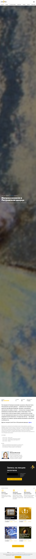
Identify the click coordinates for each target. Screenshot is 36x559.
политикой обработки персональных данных (22, 555)
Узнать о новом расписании (14, 479)
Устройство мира (13, 4)
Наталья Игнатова (15, 452)
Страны (6, 4)
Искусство (33, 4)
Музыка (28, 4)
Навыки (24, 4)
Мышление (19, 4)
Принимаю (18, 557)
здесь (30, 422)
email (8, 472)
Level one (3, 195)
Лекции (7, 195)
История (2, 4)
